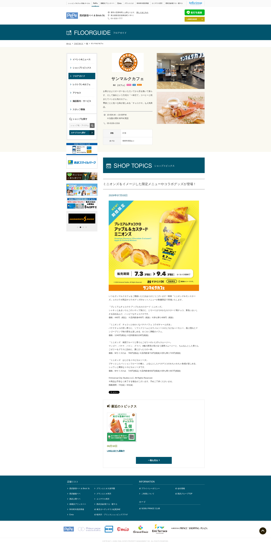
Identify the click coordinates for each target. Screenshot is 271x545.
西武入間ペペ (74, 499)
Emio (119, 3)
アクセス (77, 92)
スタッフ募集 (79, 109)
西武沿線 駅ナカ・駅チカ (174, 3)
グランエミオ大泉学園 (106, 488)
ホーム (68, 43)
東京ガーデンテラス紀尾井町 (108, 509)
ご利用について (147, 494)
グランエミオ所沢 (104, 494)
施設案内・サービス (82, 101)
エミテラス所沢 (157, 3)
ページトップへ (262, 530)
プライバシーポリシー (150, 488)
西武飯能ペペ (74, 494)
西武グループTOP (185, 494)
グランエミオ (129, 3)
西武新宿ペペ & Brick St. (79, 488)
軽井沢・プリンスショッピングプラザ (112, 515)
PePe (95, 3)
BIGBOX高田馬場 (143, 3)
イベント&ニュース (82, 59)
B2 (87, 43)
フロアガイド (78, 43)
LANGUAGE (192, 19)
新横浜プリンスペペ (107, 3)
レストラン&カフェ (82, 84)
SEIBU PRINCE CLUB (150, 508)
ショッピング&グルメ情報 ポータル (79, 3)
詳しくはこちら (142, 12)
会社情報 (181, 488)
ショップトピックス (82, 67)
